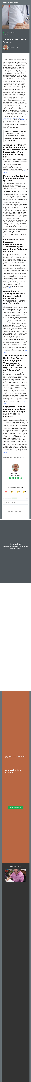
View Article (18, 236)
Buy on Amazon (15, 807)
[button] (27, 2)
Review (19, 457)
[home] (13, 2)
